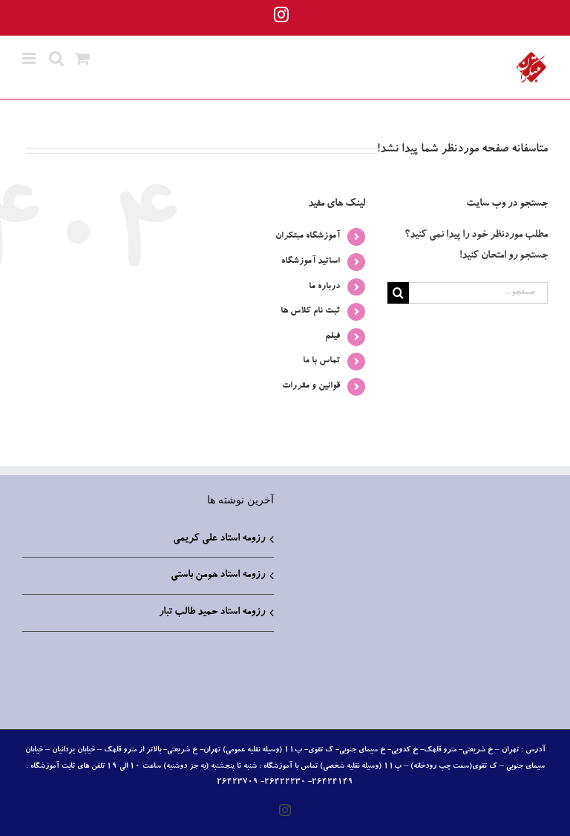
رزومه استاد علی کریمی (219, 539)
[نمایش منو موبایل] (30, 58)
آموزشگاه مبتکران (307, 236)
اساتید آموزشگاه (310, 261)
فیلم (332, 336)
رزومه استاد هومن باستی (218, 575)
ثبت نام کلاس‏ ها (310, 311)
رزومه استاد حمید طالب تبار (212, 612)
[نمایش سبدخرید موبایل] (82, 58)
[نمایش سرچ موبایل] (56, 58)
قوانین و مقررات (311, 386)
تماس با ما (321, 361)
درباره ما (324, 286)
